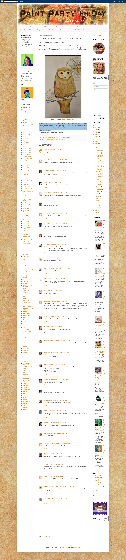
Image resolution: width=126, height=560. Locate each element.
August (98, 191)
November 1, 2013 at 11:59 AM (55, 390)
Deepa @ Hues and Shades (27, 199)
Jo (23, 247)
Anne (24, 140)
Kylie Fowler (26, 281)
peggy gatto (47, 433)
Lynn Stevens (26, 302)
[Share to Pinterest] (70, 137)
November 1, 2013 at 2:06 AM (59, 223)
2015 (96, 141)
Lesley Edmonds (27, 294)
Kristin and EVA (29, 124)
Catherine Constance (25, 177)
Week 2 (44, 130)
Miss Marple (47, 223)
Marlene (25, 311)
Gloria (24, 214)
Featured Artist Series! (75, 26)
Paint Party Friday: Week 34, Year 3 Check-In (100, 182)
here (28, 112)
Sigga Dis (25, 350)
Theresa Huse (26, 378)
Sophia (24, 356)
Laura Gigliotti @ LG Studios (27, 286)
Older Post (84, 534)
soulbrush (46, 410)
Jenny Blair (26, 241)
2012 (96, 210)
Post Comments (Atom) (52, 537)
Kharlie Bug (26, 274)
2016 (96, 139)
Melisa (24, 317)
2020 (96, 130)
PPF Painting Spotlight (82, 30)
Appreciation (97, 486)
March (98, 203)
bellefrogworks (48, 352)
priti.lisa (25, 409)
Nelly (24, 325)
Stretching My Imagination (26, 364)
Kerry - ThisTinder (27, 272)
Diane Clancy (26, 204)
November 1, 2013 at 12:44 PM (58, 410)
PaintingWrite (47, 278)
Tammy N (46, 170)
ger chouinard (26, 401)
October (98, 187)
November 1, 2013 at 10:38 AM (57, 364)
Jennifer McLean (27, 239)
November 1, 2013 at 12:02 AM (57, 149)
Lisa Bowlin (26, 298)
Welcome (97, 495)
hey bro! (25, 403)
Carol (45, 390)
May (97, 198)
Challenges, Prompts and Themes (55, 26)
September (99, 189)
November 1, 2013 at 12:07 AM (56, 182)
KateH (24, 268)
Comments (98, 89)
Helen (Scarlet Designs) (26, 228)
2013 (96, 146)
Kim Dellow (47, 244)
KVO (24, 260)
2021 (96, 127)
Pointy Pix (25, 337)
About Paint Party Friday (33, 26)
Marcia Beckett (27, 306)
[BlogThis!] (64, 137)
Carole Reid (26, 167)
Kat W (24, 264)
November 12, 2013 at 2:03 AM (60, 498)
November (99, 150)
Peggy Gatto (26, 335)
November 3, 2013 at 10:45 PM (71, 486)
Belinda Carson (27, 156)
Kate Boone (26, 266)
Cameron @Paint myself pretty (27, 159)
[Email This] (62, 137)
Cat (24, 173)
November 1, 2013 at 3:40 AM (58, 234)
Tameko (46, 453)
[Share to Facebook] (68, 137)
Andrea (25, 136)
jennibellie (25, 407)
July (97, 194)
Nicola (24, 327)
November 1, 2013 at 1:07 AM (59, 213)
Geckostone (26, 208)
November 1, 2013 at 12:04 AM (61, 160)
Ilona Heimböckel (48, 443)
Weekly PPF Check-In (59, 139)
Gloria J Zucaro (27, 216)
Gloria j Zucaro (48, 379)
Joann (24, 249)
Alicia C (25, 132)
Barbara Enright (27, 154)
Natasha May (26, 323)
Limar (24, 296)
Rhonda (25, 343)
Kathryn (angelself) (28, 270)
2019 (96, 132)
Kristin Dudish (28, 122)
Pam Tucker (26, 329)
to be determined (27, 80)
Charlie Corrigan (27, 180)
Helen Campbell (48, 192)
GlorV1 (45, 182)
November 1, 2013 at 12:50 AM (57, 203)
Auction (96, 488)
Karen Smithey (27, 262)
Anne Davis (26, 142)
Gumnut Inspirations (26, 218)
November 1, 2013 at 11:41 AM (60, 379)
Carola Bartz (26, 165)
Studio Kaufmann (48, 340)
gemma (25, 399)
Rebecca (25, 341)
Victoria (46, 364)
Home (21, 26)
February (98, 205)
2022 (96, 125)
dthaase (25, 397)
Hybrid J (25, 230)
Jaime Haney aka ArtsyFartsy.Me (27, 233)
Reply (45, 154)
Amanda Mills (26, 134)
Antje (24, 146)
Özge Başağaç (48, 498)
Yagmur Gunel (26, 389)
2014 (96, 143)
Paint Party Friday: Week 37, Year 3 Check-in (100, 161)
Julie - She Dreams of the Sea (28, 253)
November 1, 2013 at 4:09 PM (62, 443)
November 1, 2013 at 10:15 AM (62, 340)
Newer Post (42, 534)
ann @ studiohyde (49, 268)
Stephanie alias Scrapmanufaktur (27, 360)
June (97, 196)
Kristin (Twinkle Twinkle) (27, 276)
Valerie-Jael (47, 258)
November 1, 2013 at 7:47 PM (56, 453)
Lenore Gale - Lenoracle (26, 291)
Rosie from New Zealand (27, 345)
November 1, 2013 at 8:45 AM (56, 316)
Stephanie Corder (27, 358)
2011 (96, 212)
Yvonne (25, 391)
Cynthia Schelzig (27, 188)
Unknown (46, 149)
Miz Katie (25, 319)
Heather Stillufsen (27, 225)
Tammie (25, 370)
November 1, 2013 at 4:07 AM (59, 258)
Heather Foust (26, 221)
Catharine (46, 476)
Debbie (46, 316)
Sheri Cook (26, 348)
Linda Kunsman (48, 400)
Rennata (46, 464)
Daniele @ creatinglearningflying (28, 192)
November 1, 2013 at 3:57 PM (59, 433)
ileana (24, 405)
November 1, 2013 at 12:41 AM (61, 192)
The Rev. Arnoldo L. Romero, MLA (53, 486)
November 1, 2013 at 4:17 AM (62, 268)
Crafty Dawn (26, 184)
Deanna (25, 197)
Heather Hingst (27, 223)
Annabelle (25, 138)
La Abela (25, 283)
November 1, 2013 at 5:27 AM (54, 290)
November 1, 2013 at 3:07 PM (61, 422)
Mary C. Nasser (48, 160)
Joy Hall (25, 251)
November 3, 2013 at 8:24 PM (58, 476)
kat (44, 290)
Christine (46, 203)
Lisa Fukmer (26, 300)
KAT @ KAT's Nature (26, 257)
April (97, 200)
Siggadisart (47, 234)
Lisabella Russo (48, 422)
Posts (97, 86)
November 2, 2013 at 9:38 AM (57, 464)
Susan (24, 368)
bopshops (66, 547)
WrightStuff (25, 387)
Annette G (25, 144)
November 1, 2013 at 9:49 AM (55, 326)
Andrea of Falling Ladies (79, 46)
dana (24, 395)
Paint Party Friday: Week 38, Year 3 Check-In (100, 154)
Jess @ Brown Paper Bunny (26, 244)
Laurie (24, 288)
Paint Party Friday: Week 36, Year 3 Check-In (100, 167)
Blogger (78, 547)
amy (24, 393)
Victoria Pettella (27, 385)
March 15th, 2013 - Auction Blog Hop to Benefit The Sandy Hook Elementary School (46, 30)
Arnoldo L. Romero (28, 148)
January (98, 207)
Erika (45, 326)
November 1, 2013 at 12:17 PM (61, 400)
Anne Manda (47, 213)
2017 (96, 136)
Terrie (24, 372)
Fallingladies (47, 301)
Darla (24, 195)
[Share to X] (66, 137)
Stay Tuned (97, 490)
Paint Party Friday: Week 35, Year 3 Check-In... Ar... (100, 174)
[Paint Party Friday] (99, 74)
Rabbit (24, 339)
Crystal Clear (26, 186)
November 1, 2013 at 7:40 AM (59, 301)
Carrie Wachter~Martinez (27, 170)
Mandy (24, 304)
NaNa (24, 321)
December (99, 148)
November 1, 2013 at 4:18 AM (60, 278)
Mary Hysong (26, 315)
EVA (26, 119)
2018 (96, 134)
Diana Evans (26, 202)
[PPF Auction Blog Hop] (100, 515)
